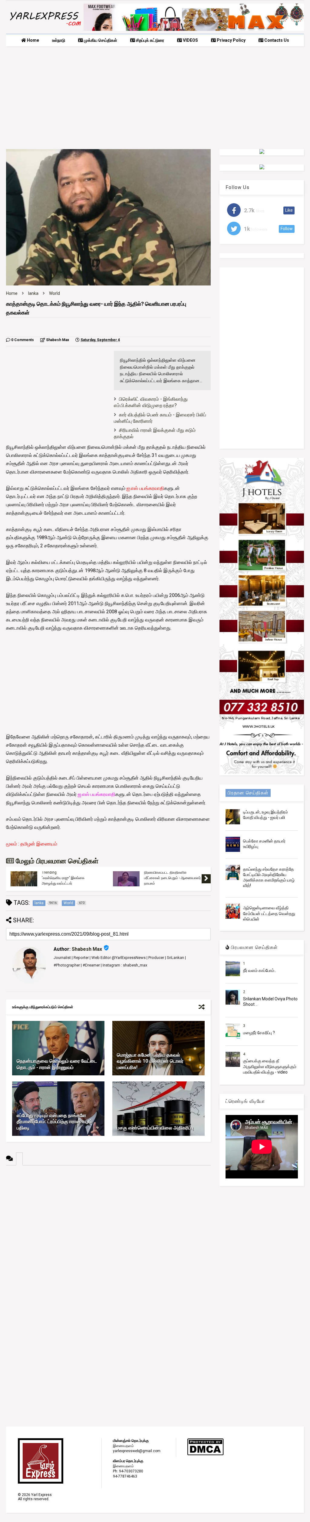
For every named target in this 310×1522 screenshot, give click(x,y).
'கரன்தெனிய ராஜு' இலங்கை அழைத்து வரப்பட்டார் (63, 880)
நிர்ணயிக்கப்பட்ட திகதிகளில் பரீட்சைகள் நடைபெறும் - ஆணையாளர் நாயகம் (172, 878)
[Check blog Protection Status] (205, 1454)
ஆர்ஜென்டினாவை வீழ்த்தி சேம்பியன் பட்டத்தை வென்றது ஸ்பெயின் (269, 913)
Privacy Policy (231, 40)
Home (32, 40)
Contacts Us (276, 40)
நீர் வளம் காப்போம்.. (259, 970)
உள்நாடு (58, 40)
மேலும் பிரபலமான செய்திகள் (56, 861)
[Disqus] (108, 1241)
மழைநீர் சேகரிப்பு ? (259, 1032)
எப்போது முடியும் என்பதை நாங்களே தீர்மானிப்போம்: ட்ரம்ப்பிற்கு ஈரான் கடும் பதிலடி (54, 1122)
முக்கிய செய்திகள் (100, 40)
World (54, 293)
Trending (49, 872)
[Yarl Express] (45, 26)
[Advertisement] (155, 97)
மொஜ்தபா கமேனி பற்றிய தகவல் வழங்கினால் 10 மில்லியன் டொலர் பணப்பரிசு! (150, 1061)
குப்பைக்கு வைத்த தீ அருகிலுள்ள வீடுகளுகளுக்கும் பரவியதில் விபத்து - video (269, 1066)
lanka (33, 293)
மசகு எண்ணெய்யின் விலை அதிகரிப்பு (155, 1128)
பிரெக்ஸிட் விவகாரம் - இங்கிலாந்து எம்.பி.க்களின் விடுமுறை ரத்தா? (151, 402)
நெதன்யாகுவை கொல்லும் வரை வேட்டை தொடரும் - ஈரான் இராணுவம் (57, 1064)
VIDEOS (190, 40)
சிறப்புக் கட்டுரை (149, 40)
